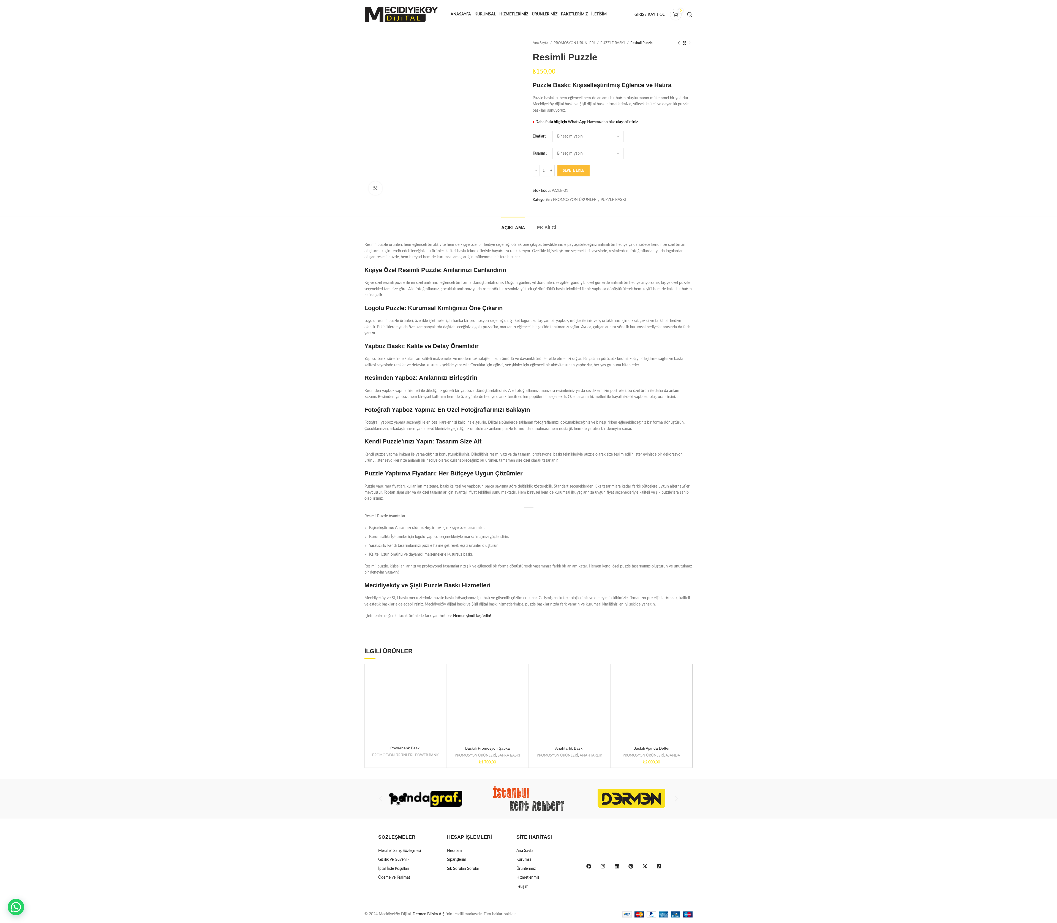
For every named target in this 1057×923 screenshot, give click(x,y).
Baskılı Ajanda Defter (651, 748)
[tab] (513, 225)
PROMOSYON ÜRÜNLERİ (575, 43)
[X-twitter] (645, 866)
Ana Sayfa (541, 43)
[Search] (689, 14)
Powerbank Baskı (405, 748)
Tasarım (539, 153)
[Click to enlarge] (375, 188)
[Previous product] (679, 43)
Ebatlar (538, 136)
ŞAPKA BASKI (509, 755)
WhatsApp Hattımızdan (588, 122)
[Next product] (690, 43)
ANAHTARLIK (591, 755)
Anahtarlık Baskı (569, 748)
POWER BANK (427, 755)
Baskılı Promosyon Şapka (487, 748)
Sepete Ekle (573, 171)
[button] (380, 798)
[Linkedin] (617, 866)
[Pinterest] (631, 866)
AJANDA (673, 755)
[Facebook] (589, 866)
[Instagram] (603, 866)
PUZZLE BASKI (613, 43)
